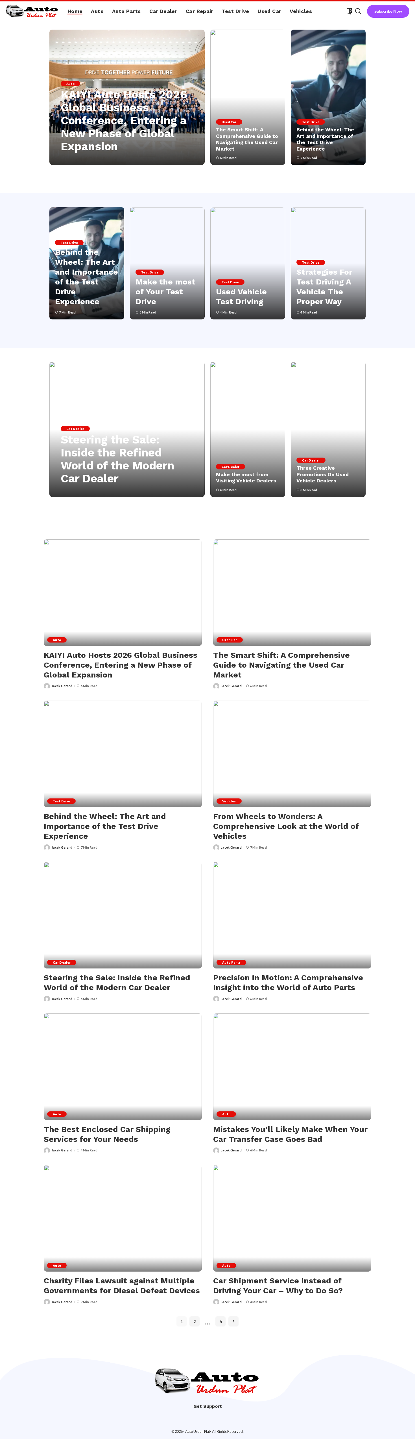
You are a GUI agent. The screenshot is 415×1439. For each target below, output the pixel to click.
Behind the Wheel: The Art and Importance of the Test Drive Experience (325, 139)
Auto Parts (231, 962)
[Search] (358, 11)
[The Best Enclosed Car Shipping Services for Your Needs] (123, 1066)
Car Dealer (75, 429)
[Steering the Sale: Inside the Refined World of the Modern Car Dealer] (123, 915)
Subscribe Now (388, 11)
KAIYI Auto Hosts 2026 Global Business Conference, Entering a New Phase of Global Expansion (124, 120)
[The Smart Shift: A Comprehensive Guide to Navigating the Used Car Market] (247, 97)
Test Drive (310, 122)
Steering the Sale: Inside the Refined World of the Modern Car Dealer (117, 459)
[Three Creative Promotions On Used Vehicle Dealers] (328, 429)
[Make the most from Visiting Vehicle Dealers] (247, 429)
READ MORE (176, 159)
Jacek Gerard (79, 160)
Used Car (229, 122)
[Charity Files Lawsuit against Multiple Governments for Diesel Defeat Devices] (123, 1218)
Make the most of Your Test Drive (165, 291)
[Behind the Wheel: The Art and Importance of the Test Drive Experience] (328, 97)
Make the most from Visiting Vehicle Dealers (246, 477)
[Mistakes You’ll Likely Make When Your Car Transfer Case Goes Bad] (292, 1066)
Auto (70, 83)
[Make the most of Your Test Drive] (167, 263)
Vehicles (229, 801)
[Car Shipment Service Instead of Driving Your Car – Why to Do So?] (292, 1218)
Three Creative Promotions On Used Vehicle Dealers (322, 474)
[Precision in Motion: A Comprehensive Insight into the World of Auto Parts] (292, 915)
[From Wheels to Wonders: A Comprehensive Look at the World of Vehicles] (292, 754)
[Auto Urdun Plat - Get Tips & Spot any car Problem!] (32, 11)
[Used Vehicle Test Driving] (247, 263)
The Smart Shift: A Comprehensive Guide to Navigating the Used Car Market (247, 139)
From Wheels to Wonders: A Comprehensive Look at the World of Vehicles (286, 826)
